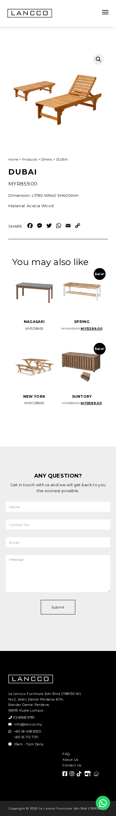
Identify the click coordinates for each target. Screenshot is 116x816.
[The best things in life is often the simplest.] (29, 13)
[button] (98, 59)
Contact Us (71, 765)
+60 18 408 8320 (27, 731)
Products (29, 159)
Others (46, 159)
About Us (70, 760)
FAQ (66, 754)
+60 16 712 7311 (26, 737)
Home (13, 159)
